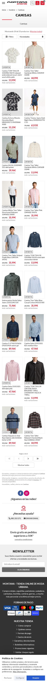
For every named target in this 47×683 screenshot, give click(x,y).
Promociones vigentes (24, 648)
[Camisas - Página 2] (28, 458)
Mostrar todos (36, 31)
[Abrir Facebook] (20, 493)
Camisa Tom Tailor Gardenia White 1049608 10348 (34, 167)
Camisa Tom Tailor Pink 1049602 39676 (33, 211)
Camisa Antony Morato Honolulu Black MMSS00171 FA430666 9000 (11, 121)
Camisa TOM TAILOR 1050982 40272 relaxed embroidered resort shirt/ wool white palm (12, 74)
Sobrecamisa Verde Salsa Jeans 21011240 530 (11, 301)
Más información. (20, 672)
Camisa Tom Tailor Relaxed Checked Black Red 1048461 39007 (33, 438)
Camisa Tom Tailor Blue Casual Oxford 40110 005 (34, 301)
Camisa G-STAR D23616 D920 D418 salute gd (11, 344)
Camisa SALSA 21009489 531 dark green (12, 166)
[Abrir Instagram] (26, 493)
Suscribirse (23, 569)
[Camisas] (9, 458)
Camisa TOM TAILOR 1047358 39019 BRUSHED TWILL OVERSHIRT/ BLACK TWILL (32, 390)
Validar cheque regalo (24, 652)
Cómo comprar (24, 625)
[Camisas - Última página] (37, 458)
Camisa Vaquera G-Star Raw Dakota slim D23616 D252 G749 (11, 438)
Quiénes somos (24, 629)
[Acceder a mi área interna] (37, 3)
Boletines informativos (24, 644)
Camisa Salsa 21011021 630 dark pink (11, 387)
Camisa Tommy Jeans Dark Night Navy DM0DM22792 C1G (34, 120)
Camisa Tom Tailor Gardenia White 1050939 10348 (34, 73)
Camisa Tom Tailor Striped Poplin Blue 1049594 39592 (12, 257)
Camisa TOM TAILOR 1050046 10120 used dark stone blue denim (34, 257)
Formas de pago (24, 633)
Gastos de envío (24, 637)
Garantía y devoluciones (24, 640)
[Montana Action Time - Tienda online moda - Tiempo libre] (17, 2)
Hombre (36, 480)
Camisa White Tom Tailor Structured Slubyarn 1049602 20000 (11, 212)
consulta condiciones (23, 539)
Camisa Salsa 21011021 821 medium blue (33, 344)
